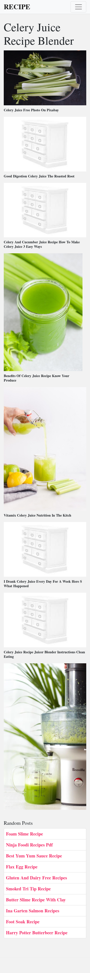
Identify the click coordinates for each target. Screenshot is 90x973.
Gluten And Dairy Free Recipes (36, 877)
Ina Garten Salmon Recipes (32, 910)
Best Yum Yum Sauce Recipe (34, 855)
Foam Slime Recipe (24, 834)
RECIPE (17, 7)
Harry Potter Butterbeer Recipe (37, 932)
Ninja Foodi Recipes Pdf (29, 844)
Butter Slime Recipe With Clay (36, 899)
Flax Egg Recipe (22, 866)
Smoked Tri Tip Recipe (28, 888)
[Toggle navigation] (78, 6)
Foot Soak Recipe (23, 921)
